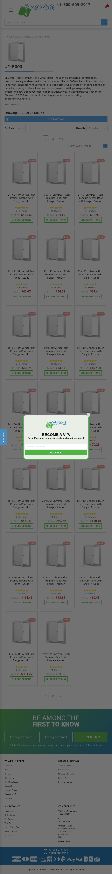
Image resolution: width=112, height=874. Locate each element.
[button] (3, 437)
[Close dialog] (88, 415)
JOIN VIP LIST (56, 453)
